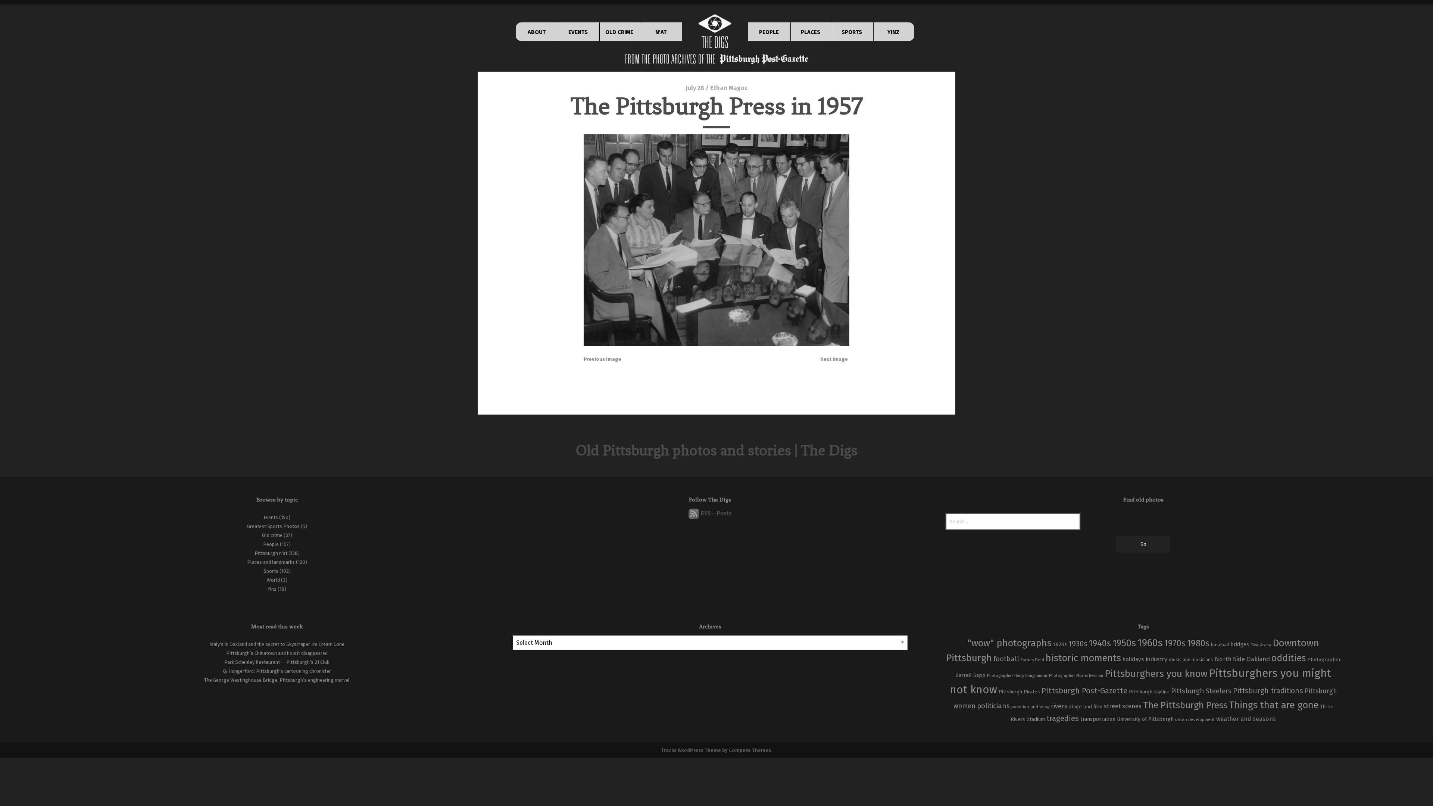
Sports (270, 571)
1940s (1100, 643)
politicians (993, 706)
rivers (1059, 706)
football (1006, 659)
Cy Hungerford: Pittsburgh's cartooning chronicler (277, 671)
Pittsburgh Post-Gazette (1084, 691)
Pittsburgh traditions (1268, 691)
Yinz (272, 589)
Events (270, 517)
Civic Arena (1261, 645)
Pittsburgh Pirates (1019, 692)
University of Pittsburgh (1145, 719)
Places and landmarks (271, 562)
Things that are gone (1274, 705)
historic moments (1083, 658)
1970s (1175, 643)
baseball (1220, 644)
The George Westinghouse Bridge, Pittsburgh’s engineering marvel (277, 680)
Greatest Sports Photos (273, 526)
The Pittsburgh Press (1185, 705)
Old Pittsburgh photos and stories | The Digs (717, 450)
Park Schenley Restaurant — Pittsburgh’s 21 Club (277, 662)
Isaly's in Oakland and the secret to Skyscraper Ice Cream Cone (276, 644)
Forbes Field (1032, 659)
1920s (1060, 644)
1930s (1077, 643)
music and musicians (1191, 659)
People (271, 544)
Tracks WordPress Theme (691, 750)
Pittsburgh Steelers (1201, 691)
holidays (1133, 659)
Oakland (1258, 659)
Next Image (834, 359)
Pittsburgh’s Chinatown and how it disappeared (277, 653)
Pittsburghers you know (1156, 674)
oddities (1288, 658)
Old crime (272, 535)
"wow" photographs (1009, 643)
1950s (1124, 643)
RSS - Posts (715, 513)
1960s (1150, 643)
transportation (1097, 719)
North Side (1230, 659)
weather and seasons (1246, 718)
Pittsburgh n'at (271, 553)
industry (1156, 659)
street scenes (1123, 706)
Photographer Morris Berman (1076, 675)
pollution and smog (1030, 706)
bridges (1239, 644)
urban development (1195, 719)
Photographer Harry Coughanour (1017, 675)
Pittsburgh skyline (1149, 692)
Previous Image (602, 359)
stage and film (1085, 706)
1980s (1198, 643)
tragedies (1062, 718)
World (273, 580)
